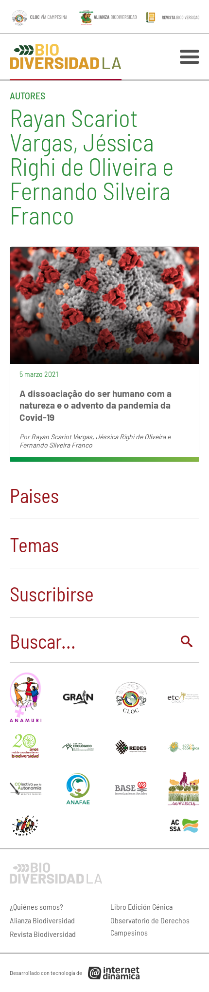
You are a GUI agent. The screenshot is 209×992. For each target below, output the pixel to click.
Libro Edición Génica (141, 906)
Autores (27, 95)
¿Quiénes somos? (36, 906)
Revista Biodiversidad (43, 933)
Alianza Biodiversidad (42, 920)
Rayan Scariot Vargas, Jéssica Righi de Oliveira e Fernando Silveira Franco (95, 440)
